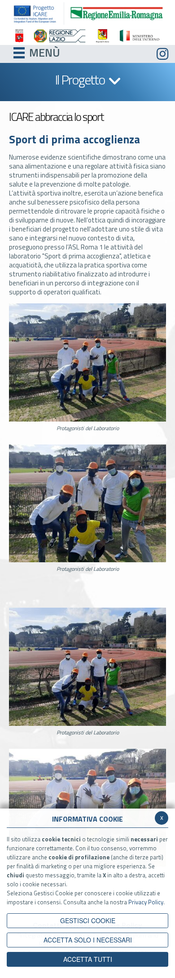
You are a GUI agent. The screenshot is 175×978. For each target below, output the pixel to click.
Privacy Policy (145, 902)
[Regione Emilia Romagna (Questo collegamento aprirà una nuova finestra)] (116, 13)
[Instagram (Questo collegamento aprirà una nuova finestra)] (162, 54)
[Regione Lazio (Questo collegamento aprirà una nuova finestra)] (59, 36)
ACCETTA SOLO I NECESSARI (88, 939)
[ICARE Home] (38, 13)
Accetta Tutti (87, 959)
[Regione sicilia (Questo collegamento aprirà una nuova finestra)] (102, 36)
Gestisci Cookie (87, 920)
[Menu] (19, 51)
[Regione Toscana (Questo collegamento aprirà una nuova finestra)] (19, 36)
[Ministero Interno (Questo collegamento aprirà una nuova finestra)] (139, 36)
